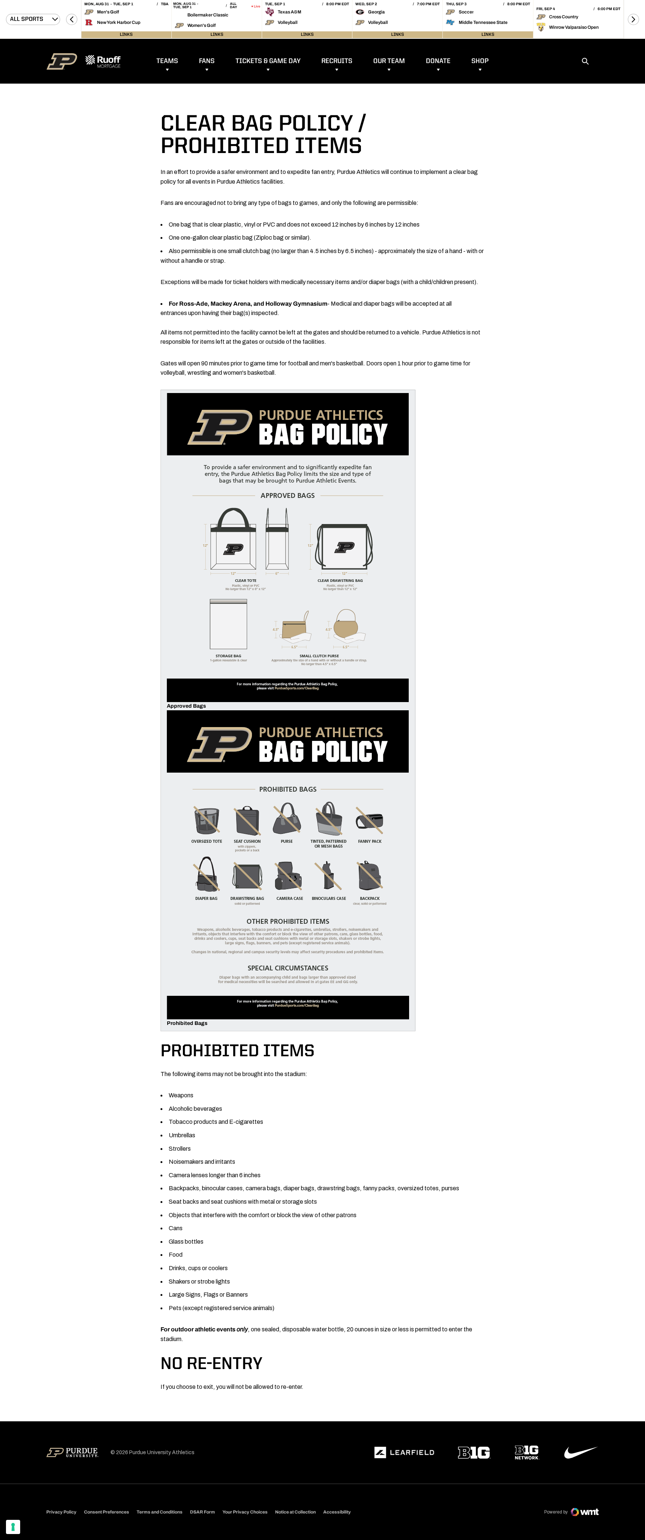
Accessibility (337, 1512)
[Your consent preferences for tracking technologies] (13, 1527)
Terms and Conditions (160, 1512)
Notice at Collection (295, 1512)
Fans (207, 61)
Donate (438, 61)
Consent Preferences (106, 1512)
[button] (71, 19)
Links (126, 34)
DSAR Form (202, 1512)
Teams (167, 61)
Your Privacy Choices (245, 1512)
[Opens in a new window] (404, 1453)
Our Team (389, 61)
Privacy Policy (61, 1512)
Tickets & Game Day (268, 61)
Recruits (336, 61)
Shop (480, 61)
